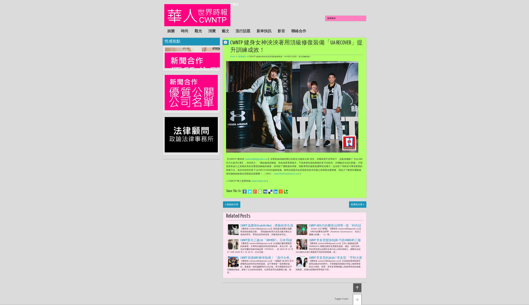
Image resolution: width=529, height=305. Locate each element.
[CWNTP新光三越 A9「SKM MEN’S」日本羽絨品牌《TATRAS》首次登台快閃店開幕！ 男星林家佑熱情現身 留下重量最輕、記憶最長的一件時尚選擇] (233, 244)
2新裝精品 (242, 57)
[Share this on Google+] (255, 192)
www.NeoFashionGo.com (287, 173)
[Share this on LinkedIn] (276, 192)
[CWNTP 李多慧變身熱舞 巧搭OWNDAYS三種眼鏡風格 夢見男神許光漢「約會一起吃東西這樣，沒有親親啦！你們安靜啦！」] (302, 244)
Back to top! (357, 287)
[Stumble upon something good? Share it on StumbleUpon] (260, 192)
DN (227, 42)
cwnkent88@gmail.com (256, 159)
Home (232, 57)
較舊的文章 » (357, 204)
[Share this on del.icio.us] (270, 192)
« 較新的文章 (231, 204)
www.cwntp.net (258, 181)
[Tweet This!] (250, 192)
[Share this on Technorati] (286, 192)
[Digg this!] (265, 192)
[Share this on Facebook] (245, 192)
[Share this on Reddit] (281, 192)
